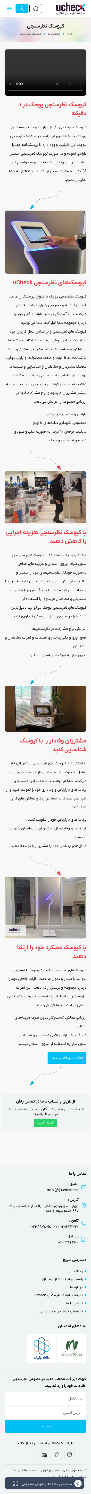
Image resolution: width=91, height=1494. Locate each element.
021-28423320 (67, 1226)
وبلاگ (78, 1271)
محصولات (54, 34)
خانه (69, 34)
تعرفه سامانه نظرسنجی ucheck (58, 1295)
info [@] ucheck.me (63, 1190)
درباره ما (76, 1287)
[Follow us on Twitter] (57, 1454)
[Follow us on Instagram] (69, 1454)
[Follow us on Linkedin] (44, 1454)
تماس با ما (74, 1303)
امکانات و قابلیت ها (67, 1058)
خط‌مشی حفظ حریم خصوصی (61, 1311)
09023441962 (68, 1242)
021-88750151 (41, 1226)
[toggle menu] (9, 8)
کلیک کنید (46, 1123)
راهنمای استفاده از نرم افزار (62, 1279)
